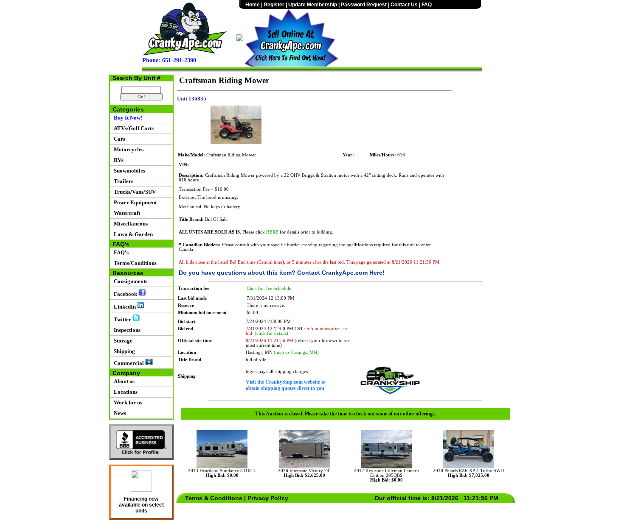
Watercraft (125, 213)
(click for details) (271, 333)
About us (123, 381)
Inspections (126, 330)
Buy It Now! (126, 117)
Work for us (126, 402)
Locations (124, 392)
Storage (121, 340)
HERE (272, 232)
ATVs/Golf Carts (132, 128)
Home (252, 5)
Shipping (123, 351)
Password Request (364, 5)
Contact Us (404, 5)
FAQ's (120, 252)
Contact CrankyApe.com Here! (341, 272)
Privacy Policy (267, 498)
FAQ (427, 5)
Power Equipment (134, 202)
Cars (118, 139)
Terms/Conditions (134, 263)
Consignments (129, 281)
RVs (117, 160)
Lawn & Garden (132, 234)
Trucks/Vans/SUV (133, 192)
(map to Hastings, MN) (296, 352)
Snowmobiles (128, 170)
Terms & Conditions (213, 498)
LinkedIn (124, 306)
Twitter (121, 319)
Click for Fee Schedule (269, 288)
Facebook (124, 294)
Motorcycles (127, 149)
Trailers (122, 181)
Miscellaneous (129, 223)
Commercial (128, 363)
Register (274, 5)
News (118, 413)
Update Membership (312, 5)
